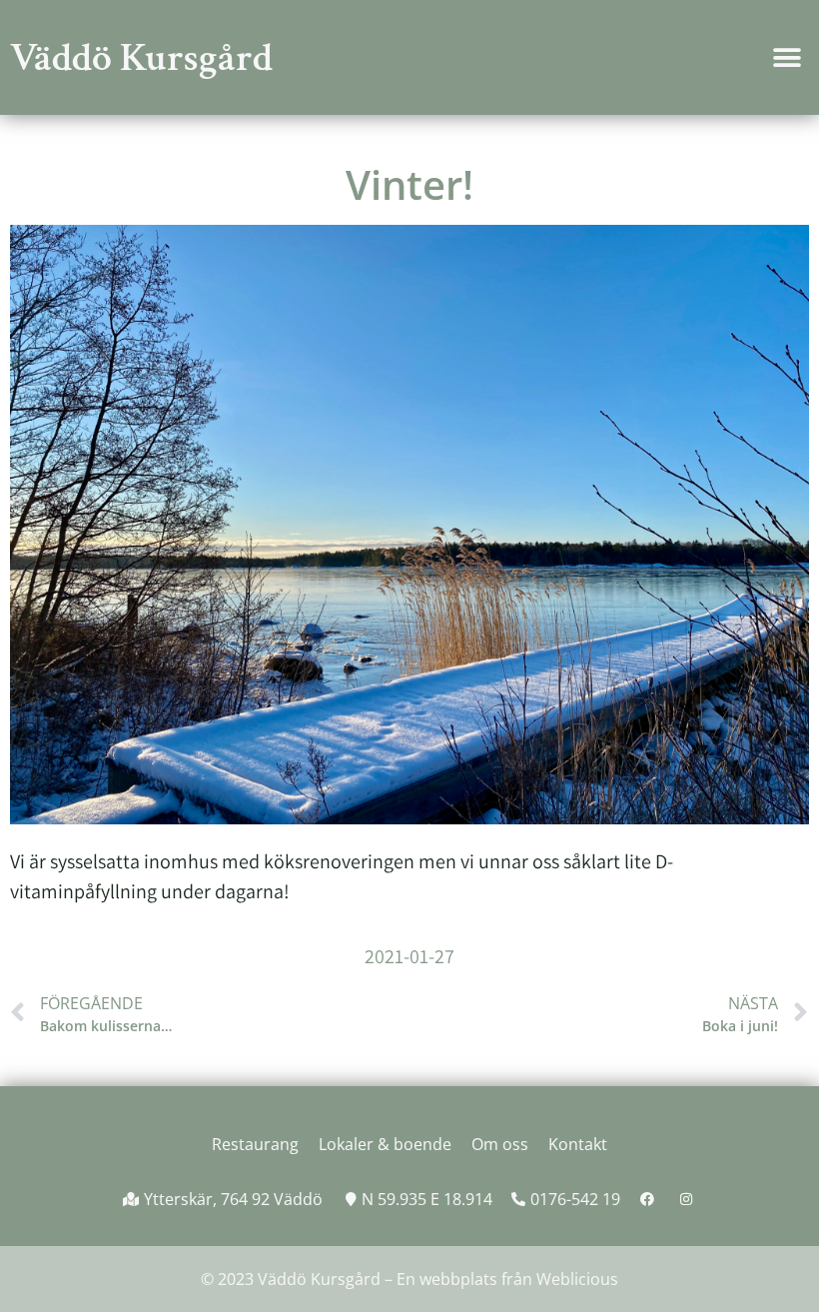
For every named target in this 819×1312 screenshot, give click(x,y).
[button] (786, 57)
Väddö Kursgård (141, 58)
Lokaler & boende (385, 1144)
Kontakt (577, 1144)
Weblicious (577, 1279)
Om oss (499, 1144)
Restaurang (255, 1144)
